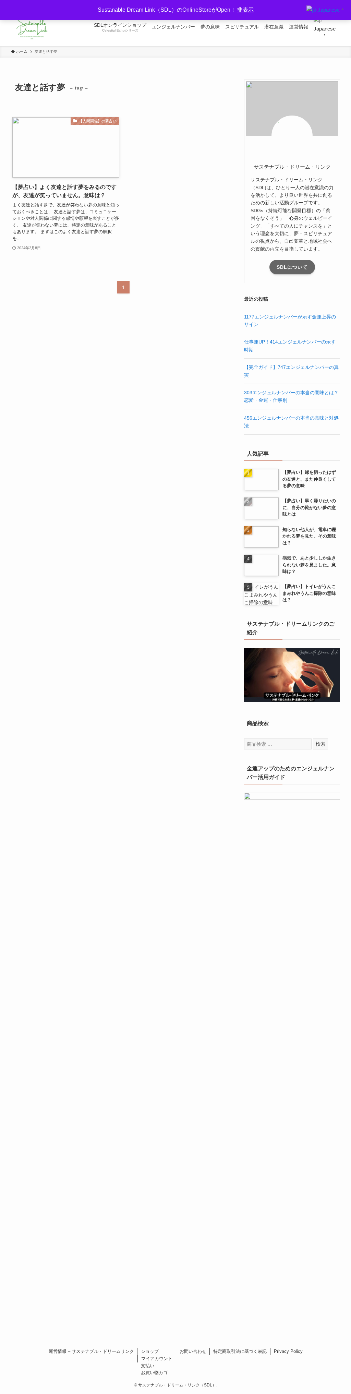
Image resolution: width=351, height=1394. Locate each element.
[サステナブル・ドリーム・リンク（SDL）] (32, 26)
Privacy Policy (288, 1351)
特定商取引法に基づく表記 (240, 1351)
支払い (147, 1365)
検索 (320, 744)
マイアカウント (156, 1358)
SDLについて (292, 267)
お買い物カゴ (154, 1372)
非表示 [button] (245, 10)
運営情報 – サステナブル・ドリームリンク (91, 1351)
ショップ (150, 1351)
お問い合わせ (193, 1351)
